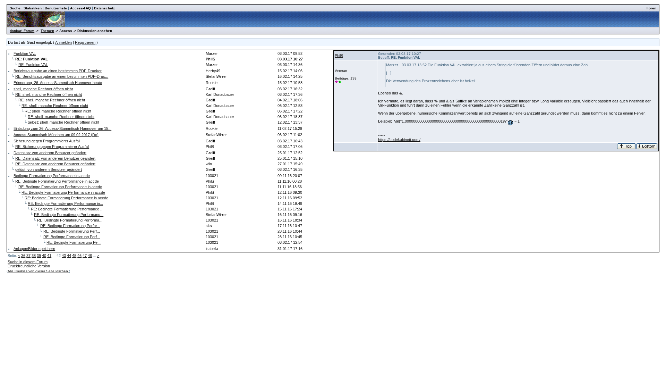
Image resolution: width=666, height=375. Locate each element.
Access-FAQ (80, 8)
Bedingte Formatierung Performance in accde (52, 176)
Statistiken (33, 8)
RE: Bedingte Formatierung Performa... (69, 220)
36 (23, 255)
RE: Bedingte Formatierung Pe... (73, 242)
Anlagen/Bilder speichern (34, 249)
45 (74, 255)
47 (85, 255)
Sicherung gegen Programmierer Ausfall (47, 141)
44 (69, 255)
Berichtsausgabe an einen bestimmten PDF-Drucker (58, 71)
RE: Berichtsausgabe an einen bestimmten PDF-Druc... (61, 76)
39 (39, 255)
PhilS (339, 55)
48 (90, 255)
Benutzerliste (56, 8)
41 (49, 255)
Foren (651, 8)
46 (79, 255)
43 (64, 255)
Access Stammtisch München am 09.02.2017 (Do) (56, 135)
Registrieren (85, 42)
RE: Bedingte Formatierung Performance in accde (57, 181)
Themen (47, 31)
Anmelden (63, 42)
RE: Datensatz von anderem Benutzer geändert (55, 158)
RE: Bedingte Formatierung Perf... (71, 231)
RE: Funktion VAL (33, 64)
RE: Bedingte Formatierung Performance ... (67, 209)
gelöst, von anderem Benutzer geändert (48, 169)
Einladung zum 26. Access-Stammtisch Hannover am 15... (62, 128)
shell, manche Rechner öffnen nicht (43, 89)
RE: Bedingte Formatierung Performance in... (65, 203)
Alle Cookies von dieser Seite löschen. (38, 271)
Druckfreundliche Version (29, 266)
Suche (15, 8)
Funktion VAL (25, 53)
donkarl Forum (22, 31)
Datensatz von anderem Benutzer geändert (50, 153)
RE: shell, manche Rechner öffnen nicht (48, 94)
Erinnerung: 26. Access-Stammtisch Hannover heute (58, 83)
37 (28, 255)
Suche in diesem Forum (28, 262)
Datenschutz (104, 8)
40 (44, 255)
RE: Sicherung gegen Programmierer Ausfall (52, 146)
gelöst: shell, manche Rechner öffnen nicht (63, 122)
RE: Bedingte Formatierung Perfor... (70, 226)
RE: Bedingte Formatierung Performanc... (68, 214)
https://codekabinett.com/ (399, 140)
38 (34, 255)
